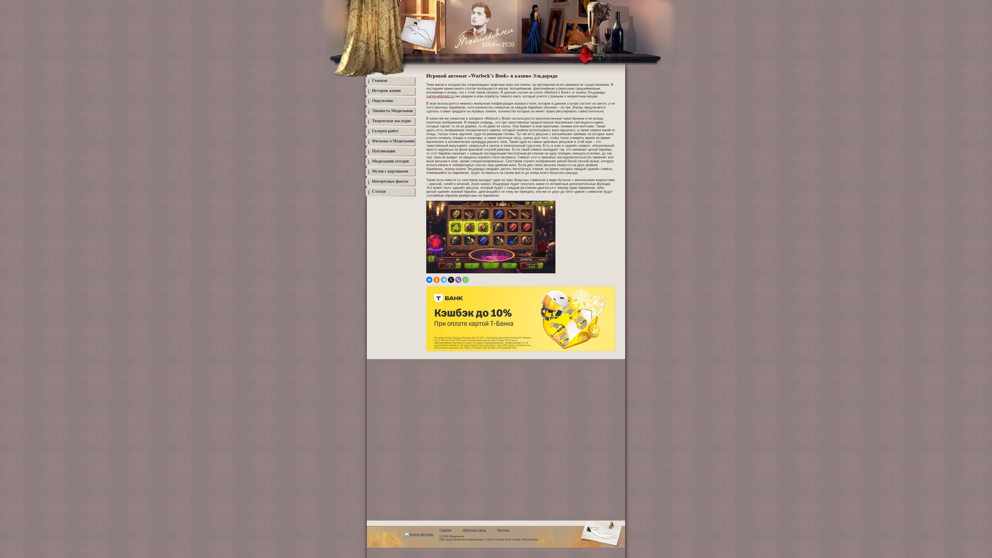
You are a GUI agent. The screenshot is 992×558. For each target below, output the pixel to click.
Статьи (379, 191)
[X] (451, 280)
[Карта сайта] (609, 9)
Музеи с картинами (390, 171)
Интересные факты (390, 181)
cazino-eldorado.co (440, 96)
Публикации (383, 151)
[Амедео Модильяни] (481, 45)
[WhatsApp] (465, 280)
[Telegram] (444, 280)
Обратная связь (474, 530)
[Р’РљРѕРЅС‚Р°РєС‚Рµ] (429, 280)
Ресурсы (503, 530)
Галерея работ (385, 131)
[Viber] (458, 280)
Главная (380, 80)
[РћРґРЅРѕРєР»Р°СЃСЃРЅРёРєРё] (436, 280)
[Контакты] (609, 19)
